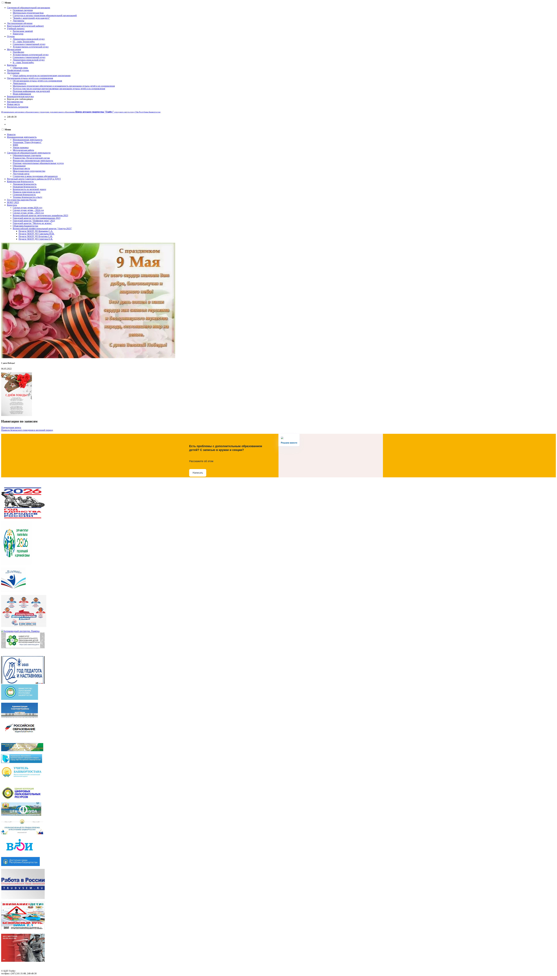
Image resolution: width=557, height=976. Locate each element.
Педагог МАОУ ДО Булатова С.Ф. (36, 236)
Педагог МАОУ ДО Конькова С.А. (36, 231)
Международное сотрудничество (29, 171)
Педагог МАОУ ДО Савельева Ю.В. (36, 233)
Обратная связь (20, 67)
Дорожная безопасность (24, 184)
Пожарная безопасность (24, 186)
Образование (19, 166)
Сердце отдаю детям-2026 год (27, 207)
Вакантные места (21, 168)
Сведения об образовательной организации (28, 7)
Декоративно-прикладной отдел (29, 39)
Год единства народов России (21, 200)
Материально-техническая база (28, 13)
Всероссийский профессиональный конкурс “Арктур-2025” (42, 228)
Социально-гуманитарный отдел (29, 44)
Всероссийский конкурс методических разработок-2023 (40, 215)
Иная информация (22, 94)
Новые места (13, 104)
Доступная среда (21, 173)
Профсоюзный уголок (18, 70)
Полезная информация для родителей (31, 91)
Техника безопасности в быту (27, 197)
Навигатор (18, 34)
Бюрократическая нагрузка (20, 96)
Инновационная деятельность (22, 137)
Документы (18, 20)
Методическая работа (23, 150)
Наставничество (15, 101)
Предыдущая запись (11, 427)
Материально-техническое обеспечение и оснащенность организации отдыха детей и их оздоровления (64, 86)
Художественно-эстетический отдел (30, 47)
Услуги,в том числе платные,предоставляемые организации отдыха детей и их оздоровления (59, 88)
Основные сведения (23, 10)
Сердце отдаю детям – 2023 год (28, 213)
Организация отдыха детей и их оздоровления (30, 78)
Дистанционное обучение (19, 23)
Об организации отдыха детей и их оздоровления (37, 81)
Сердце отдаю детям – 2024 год (28, 210)
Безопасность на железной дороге (29, 189)
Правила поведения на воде (26, 192)
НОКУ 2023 (13, 202)
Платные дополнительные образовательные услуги (38, 163)
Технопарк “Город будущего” (27, 142)
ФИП (15, 145)
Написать (198, 473)
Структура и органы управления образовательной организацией (45, 15)
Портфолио (18, 52)
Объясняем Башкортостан (25, 226)
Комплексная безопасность (20, 181)
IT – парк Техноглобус (24, 41)
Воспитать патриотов (17, 107)
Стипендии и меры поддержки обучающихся (35, 176)
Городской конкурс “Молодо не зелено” (32, 223)
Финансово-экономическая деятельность (33, 160)
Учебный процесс (16, 28)
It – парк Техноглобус (23, 62)
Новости (11, 134)
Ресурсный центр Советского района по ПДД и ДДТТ (34, 179)
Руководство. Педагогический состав (31, 158)
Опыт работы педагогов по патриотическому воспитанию (41, 75)
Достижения (13, 73)
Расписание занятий (23, 31)
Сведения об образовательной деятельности (28, 153)
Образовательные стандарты (27, 155)
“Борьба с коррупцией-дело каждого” (31, 18)
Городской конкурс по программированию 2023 (36, 218)
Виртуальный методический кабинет (25, 26)
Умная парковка (21, 147)
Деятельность (19, 83)
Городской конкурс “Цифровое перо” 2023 (34, 220)
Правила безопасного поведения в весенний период (27, 430)
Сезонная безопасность (24, 194)
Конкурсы (12, 205)
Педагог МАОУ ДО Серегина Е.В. (36, 239)
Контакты (12, 65)
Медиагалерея (14, 49)
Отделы (11, 36)
